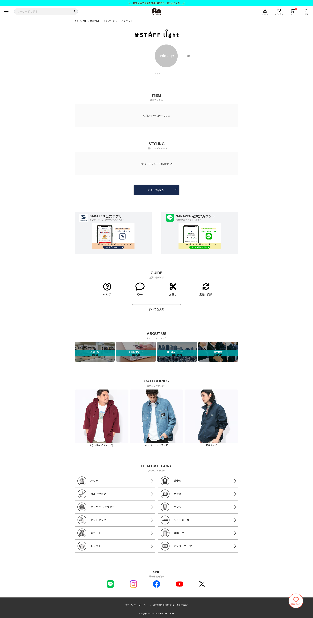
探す (306, 14)
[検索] (74, 11)
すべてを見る (156, 309)
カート (292, 14)
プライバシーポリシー (136, 605)
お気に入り (279, 14)
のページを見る (156, 190)
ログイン (265, 14)
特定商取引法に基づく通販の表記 (170, 605)
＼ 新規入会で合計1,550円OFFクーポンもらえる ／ (156, 3)
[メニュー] (6, 11)
